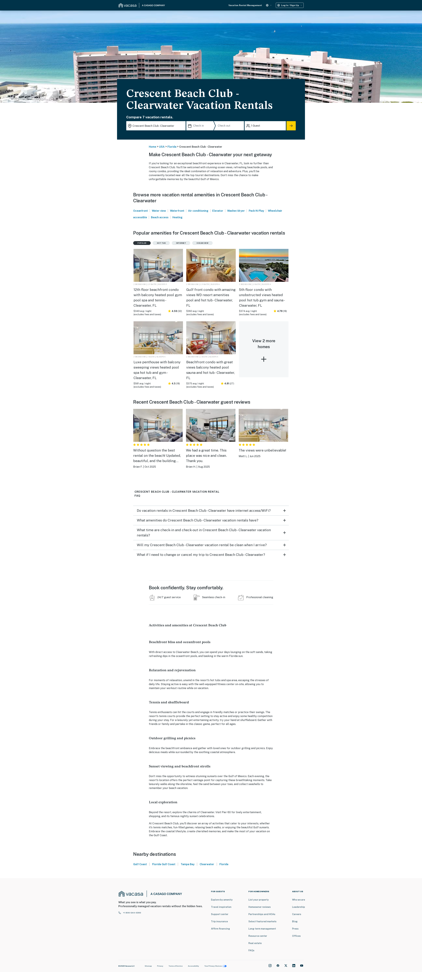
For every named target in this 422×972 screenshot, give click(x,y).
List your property (258, 899)
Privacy (160, 966)
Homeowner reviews (259, 907)
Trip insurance (219, 921)
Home (152, 146)
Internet (181, 243)
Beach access (159, 217)
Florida (171, 146)
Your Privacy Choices (213, 966)
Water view (159, 210)
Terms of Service (175, 966)
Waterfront (177, 210)
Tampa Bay (188, 864)
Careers (296, 914)
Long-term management (262, 928)
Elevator (217, 210)
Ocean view (202, 243)
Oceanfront (140, 210)
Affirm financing (220, 928)
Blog (295, 921)
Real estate (255, 943)
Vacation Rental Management (245, 5)
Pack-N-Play (256, 210)
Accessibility (193, 966)
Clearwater (207, 864)
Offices (296, 936)
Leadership (298, 907)
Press (295, 928)
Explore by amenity (222, 899)
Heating (177, 217)
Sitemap (148, 966)
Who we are (298, 899)
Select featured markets (262, 921)
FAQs (251, 950)
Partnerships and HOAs (261, 914)
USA (162, 146)
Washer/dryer (236, 210)
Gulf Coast (140, 864)
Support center (219, 914)
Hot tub (161, 243)
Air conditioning (198, 210)
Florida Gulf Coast (163, 864)
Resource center (257, 936)
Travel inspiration (221, 907)
